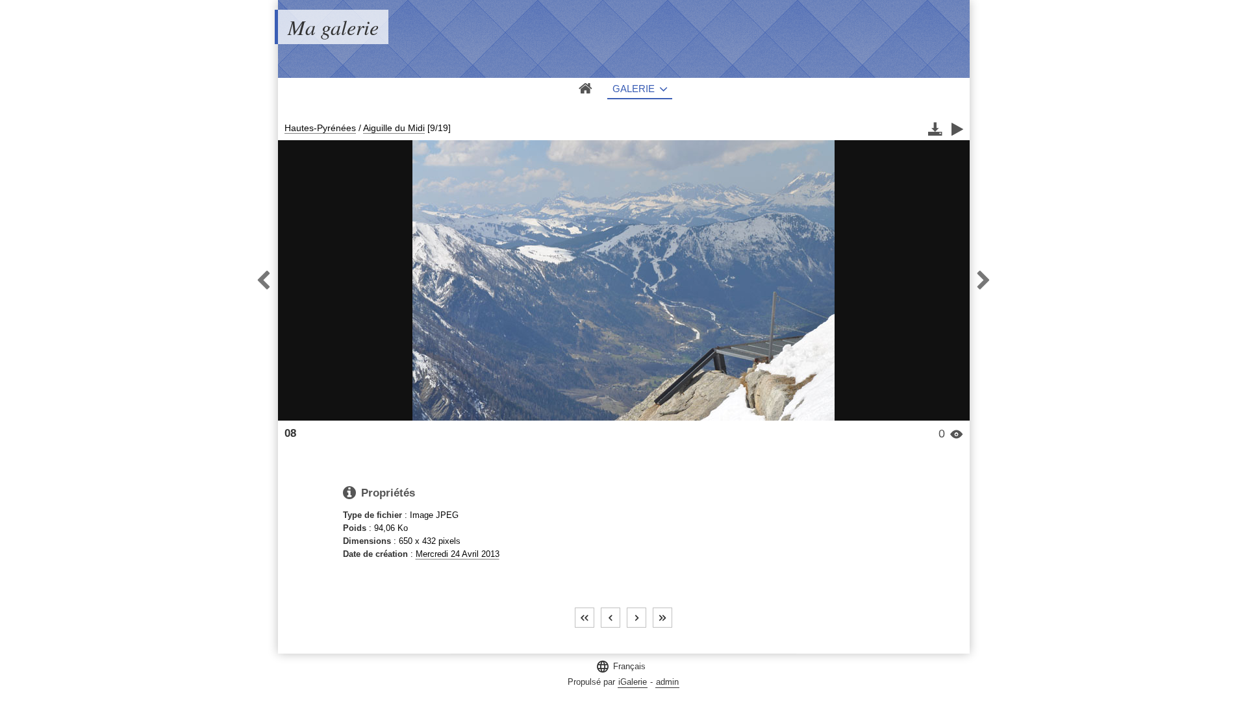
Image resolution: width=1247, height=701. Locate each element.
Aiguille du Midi (394, 128)
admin (667, 682)
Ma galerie (333, 27)
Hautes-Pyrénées (320, 128)
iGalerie (632, 682)
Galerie (633, 88)
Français (621, 666)
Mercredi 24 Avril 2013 (457, 554)
